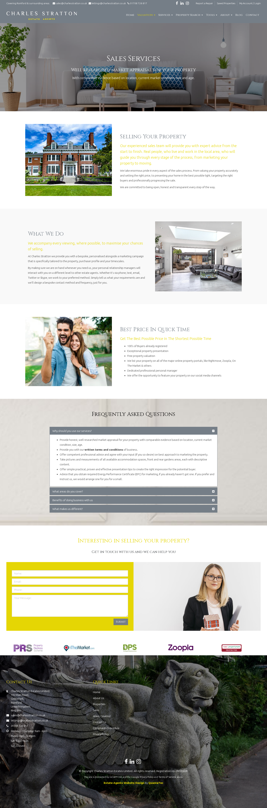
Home (130, 15)
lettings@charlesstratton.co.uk (108, 3)
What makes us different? (67, 508)
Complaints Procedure (106, 728)
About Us (98, 698)
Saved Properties (226, 3)
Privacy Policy (101, 734)
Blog (239, 15)
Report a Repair (204, 3)
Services (164, 15)
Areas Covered (101, 716)
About (225, 15)
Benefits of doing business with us (72, 500)
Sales (96, 710)
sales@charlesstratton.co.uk (71, 3)
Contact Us (99, 722)
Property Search (188, 15)
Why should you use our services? (72, 430)
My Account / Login (250, 3)
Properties (99, 704)
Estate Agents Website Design (124, 782)
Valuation (145, 15)
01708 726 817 (138, 3)
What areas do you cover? (67, 491)
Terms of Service (167, 777)
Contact (252, 15)
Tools (210, 15)
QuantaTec (155, 782)
